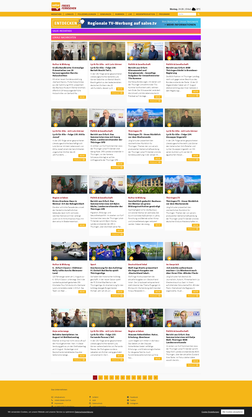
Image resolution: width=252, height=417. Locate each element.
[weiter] (150, 377)
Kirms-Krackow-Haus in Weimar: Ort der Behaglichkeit (68, 202)
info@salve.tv (59, 397)
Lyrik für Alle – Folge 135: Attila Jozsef (68, 135)
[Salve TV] (64, 5)
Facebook (134, 397)
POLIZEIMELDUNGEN (87, 14)
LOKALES (69, 14)
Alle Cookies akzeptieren (232, 412)
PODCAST (116, 93)
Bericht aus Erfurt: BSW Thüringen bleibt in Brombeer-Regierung (182, 70)
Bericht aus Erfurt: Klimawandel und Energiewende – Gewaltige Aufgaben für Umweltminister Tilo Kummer (144, 73)
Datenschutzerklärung (84, 412)
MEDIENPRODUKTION (145, 14)
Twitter (133, 400)
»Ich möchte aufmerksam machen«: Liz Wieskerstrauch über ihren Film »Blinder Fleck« (182, 270)
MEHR (82, 97)
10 (145, 377)
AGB (94, 400)
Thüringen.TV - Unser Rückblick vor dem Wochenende (144, 135)
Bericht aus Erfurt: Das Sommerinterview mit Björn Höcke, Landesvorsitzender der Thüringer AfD (106, 205)
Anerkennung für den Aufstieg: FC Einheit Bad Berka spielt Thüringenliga (106, 270)
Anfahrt (95, 397)
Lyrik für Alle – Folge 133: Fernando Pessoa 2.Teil (103, 336)
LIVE (130, 14)
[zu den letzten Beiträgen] (156, 377)
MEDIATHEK (56, 14)
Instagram (134, 403)
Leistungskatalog (99, 406)
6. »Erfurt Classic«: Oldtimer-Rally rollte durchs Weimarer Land (67, 270)
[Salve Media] (126, 23)
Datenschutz (97, 403)
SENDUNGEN (105, 14)
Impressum (58, 403)
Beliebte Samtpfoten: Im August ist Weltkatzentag (65, 336)
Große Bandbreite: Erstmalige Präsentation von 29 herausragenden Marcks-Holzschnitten (68, 71)
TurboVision (69, 406)
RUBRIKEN (119, 14)
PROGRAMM (164, 14)
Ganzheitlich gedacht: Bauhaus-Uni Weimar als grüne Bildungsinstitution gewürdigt (145, 204)
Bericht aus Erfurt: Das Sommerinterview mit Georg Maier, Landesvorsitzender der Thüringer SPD (106, 138)
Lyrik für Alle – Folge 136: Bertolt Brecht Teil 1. (103, 69)
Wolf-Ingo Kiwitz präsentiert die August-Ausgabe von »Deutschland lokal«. (143, 270)
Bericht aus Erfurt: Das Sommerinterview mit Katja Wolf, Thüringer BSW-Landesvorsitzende (180, 338)
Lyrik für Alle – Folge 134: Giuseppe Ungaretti (179, 135)
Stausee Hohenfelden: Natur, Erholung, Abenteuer (143, 336)
